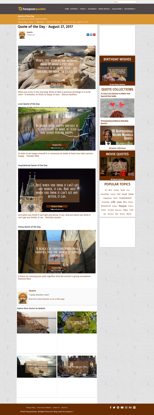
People (123, 206)
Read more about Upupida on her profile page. (47, 299)
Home (67, 9)
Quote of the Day (53, 22)
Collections (116, 9)
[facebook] (110, 407)
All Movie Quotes (117, 179)
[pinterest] (118, 407)
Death (123, 190)
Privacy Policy (31, 408)
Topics (82, 9)
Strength (110, 210)
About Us (64, 408)
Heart (115, 198)
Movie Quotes (104, 9)
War (105, 214)
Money (130, 202)
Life (113, 202)
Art (106, 190)
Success (118, 210)
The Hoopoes (129, 9)
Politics (131, 206)
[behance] (130, 407)
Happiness (107, 198)
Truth (131, 210)
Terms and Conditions (44, 408)
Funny (113, 194)
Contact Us (56, 408)
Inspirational (125, 198)
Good (124, 194)
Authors (73, 9)
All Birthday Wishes (117, 85)
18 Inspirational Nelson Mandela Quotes (114, 122)
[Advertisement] (117, 40)
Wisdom (111, 214)
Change (116, 190)
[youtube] (122, 407)
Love (119, 202)
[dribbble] (126, 407)
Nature (114, 206)
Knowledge (105, 202)
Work (129, 214)
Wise (116, 214)
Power (103, 210)
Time (125, 210)
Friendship (105, 194)
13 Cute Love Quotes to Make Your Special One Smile (115, 95)
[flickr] (134, 407)
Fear (128, 190)
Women (122, 214)
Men (125, 202)
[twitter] (114, 407)
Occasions (92, 9)
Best (110, 190)
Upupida (30, 32)
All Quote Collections (117, 148)
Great (131, 194)
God (118, 194)
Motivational (106, 206)
